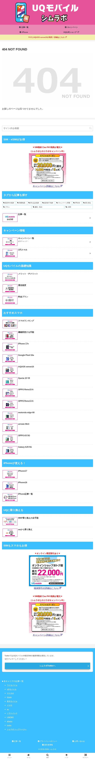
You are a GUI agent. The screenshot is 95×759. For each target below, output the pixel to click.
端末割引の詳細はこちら (46, 588)
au (8, 709)
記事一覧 (17, 741)
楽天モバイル (12, 701)
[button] (90, 128)
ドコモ (9, 705)
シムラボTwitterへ (47, 666)
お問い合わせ (79, 741)
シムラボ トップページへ (16, 729)
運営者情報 (48, 745)
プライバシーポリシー (48, 741)
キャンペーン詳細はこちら (46, 186)
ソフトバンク (12, 713)
